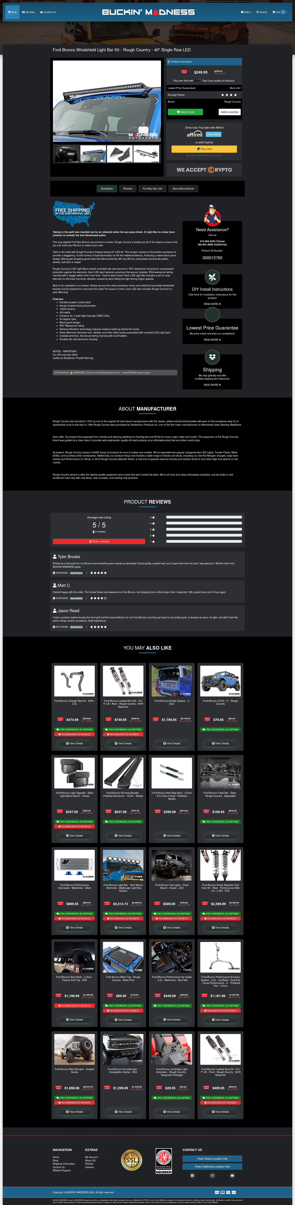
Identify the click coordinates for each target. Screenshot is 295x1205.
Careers (89, 1167)
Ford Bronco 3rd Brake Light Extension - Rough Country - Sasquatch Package (171, 1072)
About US (90, 1160)
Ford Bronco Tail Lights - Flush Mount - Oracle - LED (172, 886)
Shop (14, 12)
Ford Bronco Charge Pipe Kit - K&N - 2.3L (74, 702)
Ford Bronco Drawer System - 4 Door (171, 702)
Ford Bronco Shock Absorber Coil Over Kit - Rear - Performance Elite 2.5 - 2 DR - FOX (220, 888)
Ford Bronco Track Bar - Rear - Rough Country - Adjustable (220, 794)
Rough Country (232, 101)
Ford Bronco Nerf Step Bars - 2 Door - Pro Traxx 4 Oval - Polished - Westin (172, 795)
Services (30, 12)
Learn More (213, 134)
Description (107, 188)
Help (246, 12)
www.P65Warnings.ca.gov (136, 372)
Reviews (127, 188)
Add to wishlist (229, 112)
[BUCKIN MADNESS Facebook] (192, 1176)
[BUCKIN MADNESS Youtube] (232, 1176)
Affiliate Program (62, 1170)
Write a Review (100, 541)
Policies (89, 1163)
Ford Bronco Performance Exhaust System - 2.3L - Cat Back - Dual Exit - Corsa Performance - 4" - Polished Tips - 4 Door (220, 981)
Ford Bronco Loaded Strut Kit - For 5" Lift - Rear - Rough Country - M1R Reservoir (123, 703)
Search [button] (263, 12)
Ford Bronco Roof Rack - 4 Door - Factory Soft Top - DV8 (74, 978)
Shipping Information (64, 1163)
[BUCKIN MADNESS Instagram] (212, 1176)
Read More (211, 339)
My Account (91, 1157)
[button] (157, 101)
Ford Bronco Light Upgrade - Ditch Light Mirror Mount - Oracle (74, 794)
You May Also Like (152, 188)
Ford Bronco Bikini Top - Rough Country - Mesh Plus (123, 978)
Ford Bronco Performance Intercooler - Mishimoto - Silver (74, 886)
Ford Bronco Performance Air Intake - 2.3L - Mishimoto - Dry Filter (172, 978)
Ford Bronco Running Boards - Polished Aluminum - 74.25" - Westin (123, 794)
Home (56, 1157)
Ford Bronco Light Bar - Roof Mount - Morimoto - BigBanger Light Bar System (123, 888)
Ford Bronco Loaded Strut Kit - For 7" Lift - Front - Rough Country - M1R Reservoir (221, 1072)
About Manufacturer (183, 188)
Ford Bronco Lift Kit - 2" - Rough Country (220, 702)
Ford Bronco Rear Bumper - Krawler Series (74, 1070)
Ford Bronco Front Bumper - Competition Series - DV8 (123, 1070)
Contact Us (49, 12)
